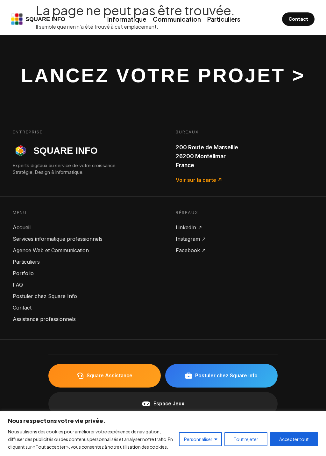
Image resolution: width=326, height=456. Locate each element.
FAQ (18, 284)
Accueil (22, 227)
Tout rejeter (246, 439)
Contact (298, 19)
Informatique (126, 19)
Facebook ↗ (191, 250)
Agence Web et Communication (51, 250)
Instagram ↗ (191, 239)
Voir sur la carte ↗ (199, 180)
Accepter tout (294, 439)
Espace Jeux (168, 404)
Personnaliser (198, 439)
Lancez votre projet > (163, 75)
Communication (177, 19)
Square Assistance (109, 376)
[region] (163, 433)
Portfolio (23, 273)
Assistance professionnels (44, 319)
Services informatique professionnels (58, 239)
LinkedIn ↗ (189, 227)
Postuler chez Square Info (45, 296)
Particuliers (223, 19)
